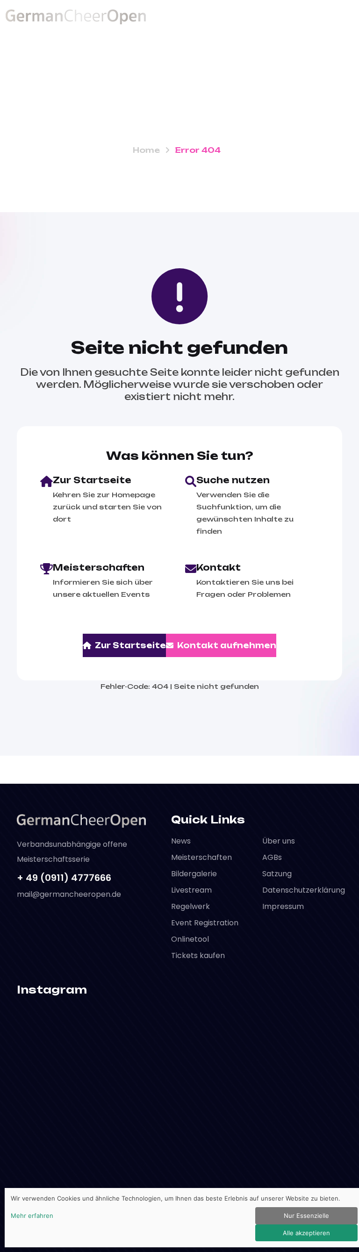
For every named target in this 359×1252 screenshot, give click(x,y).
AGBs (272, 857)
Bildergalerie (194, 873)
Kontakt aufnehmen (226, 645)
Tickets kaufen (198, 955)
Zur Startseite (130, 645)
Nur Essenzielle (306, 1215)
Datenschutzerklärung (303, 890)
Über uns (278, 841)
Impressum (283, 906)
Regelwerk (190, 906)
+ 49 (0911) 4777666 (64, 878)
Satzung (277, 873)
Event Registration (204, 922)
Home (146, 150)
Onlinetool (190, 939)
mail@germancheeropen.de (69, 894)
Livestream (191, 890)
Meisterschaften (201, 857)
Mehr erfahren (32, 1215)
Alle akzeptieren (306, 1233)
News (181, 841)
